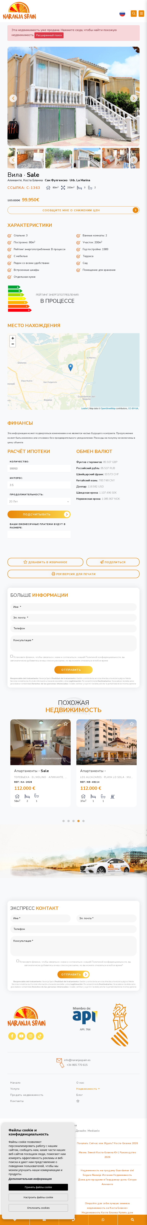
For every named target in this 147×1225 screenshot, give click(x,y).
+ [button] (12, 338)
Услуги (15, 1089)
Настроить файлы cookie (38, 1197)
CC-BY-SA (133, 408)
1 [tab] (63, 821)
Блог (79, 1095)
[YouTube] (21, 1036)
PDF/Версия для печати (76, 574)
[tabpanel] (40, 763)
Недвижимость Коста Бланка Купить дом (107, 1212)
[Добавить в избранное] (66, 723)
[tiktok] (39, 1036)
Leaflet (84, 408)
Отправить (71, 974)
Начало (15, 1083)
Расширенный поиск (49, 35)
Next (134, 98)
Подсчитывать (37, 514)
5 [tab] (83, 821)
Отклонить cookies (38, 1207)
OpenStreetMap (108, 408)
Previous (13, 98)
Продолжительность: (26, 494)
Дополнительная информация (30, 1179)
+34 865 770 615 (76, 1065)
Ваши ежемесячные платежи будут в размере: (37, 526)
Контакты (17, 1101)
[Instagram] (30, 1036)
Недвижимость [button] (87, 1089)
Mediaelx (94, 1131)
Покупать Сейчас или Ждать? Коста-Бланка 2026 (107, 1143)
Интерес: (16, 478)
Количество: (19, 461)
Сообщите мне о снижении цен (71, 210)
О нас (80, 1083)
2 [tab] (68, 821)
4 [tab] (78, 821)
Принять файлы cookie (38, 1187)
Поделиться (115, 562)
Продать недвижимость (26, 1095)
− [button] (12, 344)
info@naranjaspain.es (77, 1060)
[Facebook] (12, 1036)
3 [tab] (73, 821)
